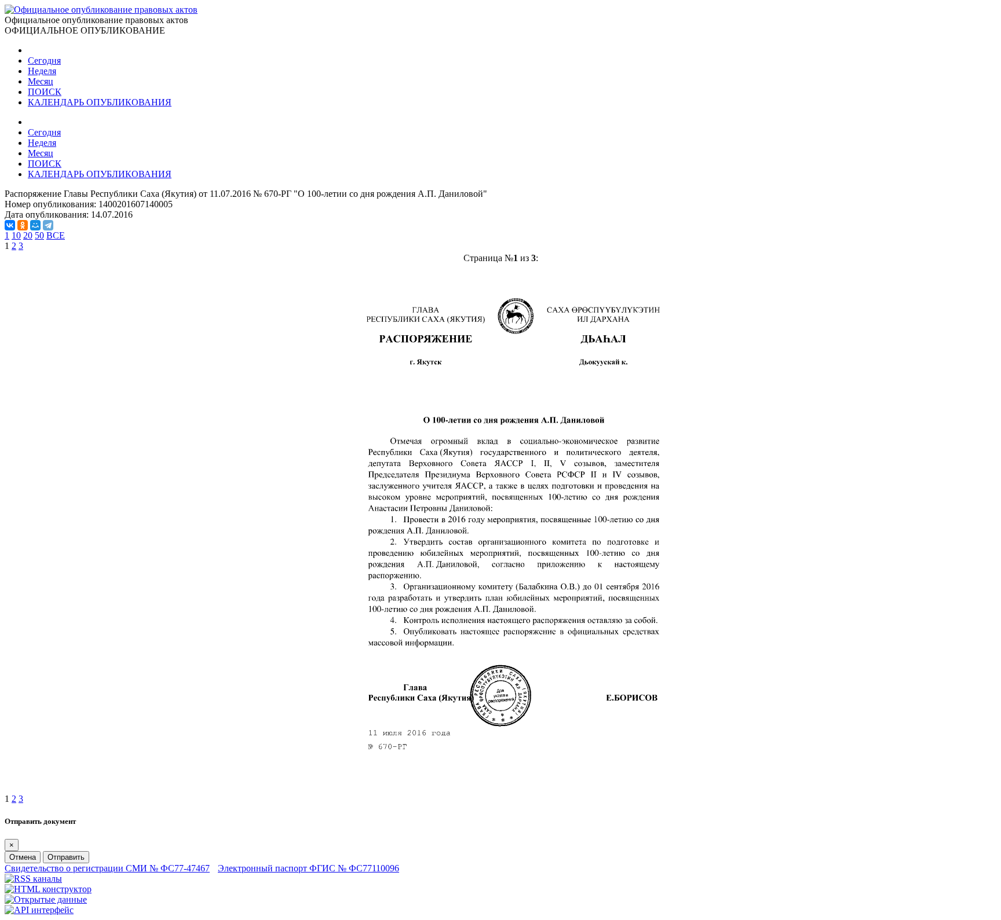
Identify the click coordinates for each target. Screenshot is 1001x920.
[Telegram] (48, 225)
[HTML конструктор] (48, 889)
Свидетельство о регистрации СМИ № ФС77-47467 (107, 868)
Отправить (66, 857)
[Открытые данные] (46, 899)
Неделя (42, 71)
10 (16, 235)
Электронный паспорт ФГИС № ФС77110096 (308, 868)
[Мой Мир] (35, 225)
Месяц (40, 81)
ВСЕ (55, 235)
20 (27, 235)
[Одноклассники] (22, 225)
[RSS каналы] (33, 879)
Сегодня (44, 60)
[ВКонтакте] (10, 225)
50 (39, 235)
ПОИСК (44, 92)
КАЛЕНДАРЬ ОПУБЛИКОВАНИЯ (99, 102)
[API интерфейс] (39, 910)
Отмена (22, 857)
